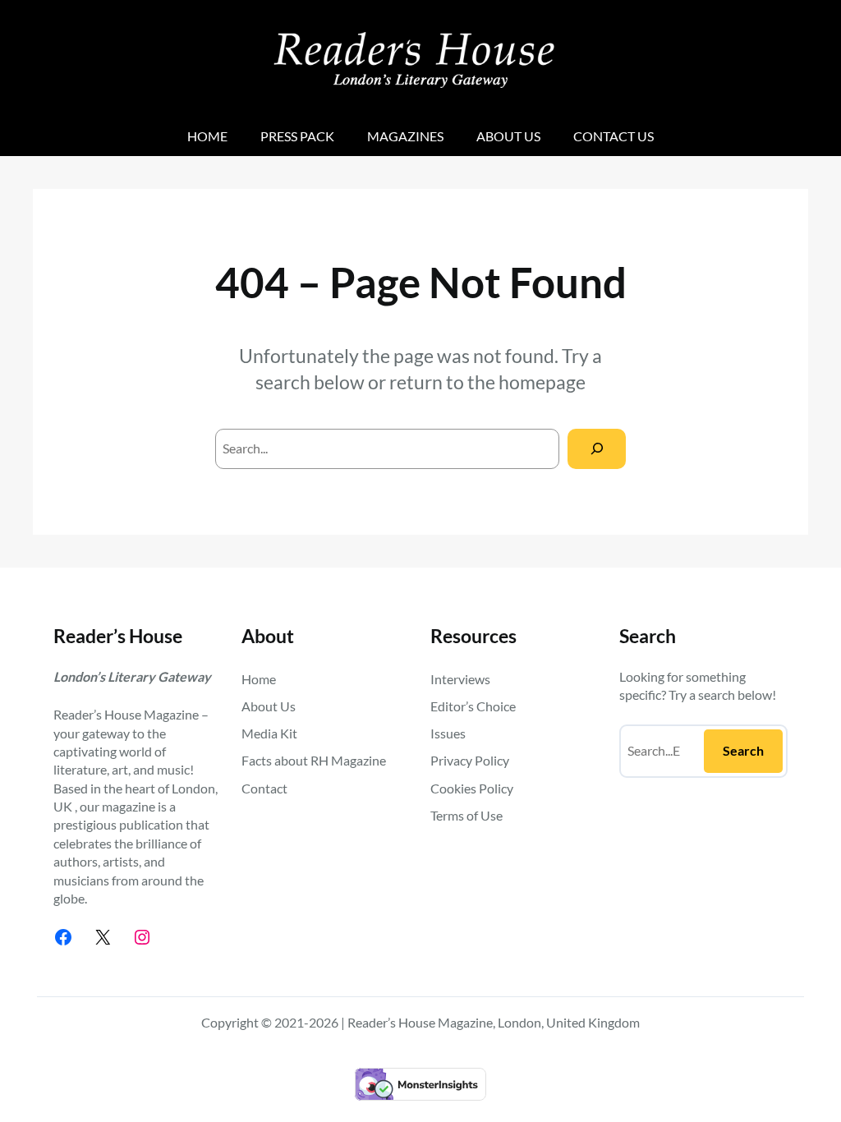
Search (743, 750)
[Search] (597, 449)
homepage (542, 381)
